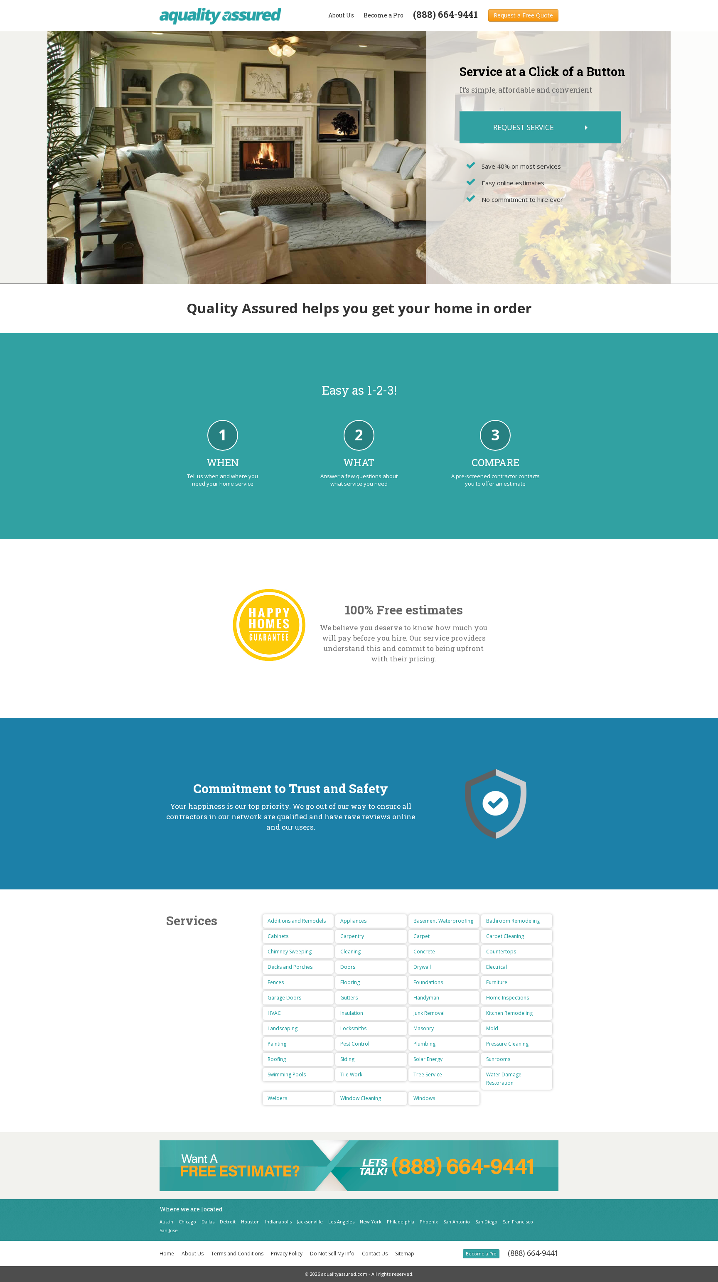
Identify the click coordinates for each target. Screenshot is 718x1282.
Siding (347, 1059)
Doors (347, 966)
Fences (276, 982)
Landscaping (283, 1028)
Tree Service (427, 1074)
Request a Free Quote (523, 15)
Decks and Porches (290, 966)
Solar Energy (428, 1059)
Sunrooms (498, 1059)
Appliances (353, 920)
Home (167, 1253)
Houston (250, 1221)
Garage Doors (284, 997)
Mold (492, 1028)
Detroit (228, 1221)
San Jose (169, 1230)
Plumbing (424, 1043)
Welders (277, 1098)
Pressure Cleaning (507, 1043)
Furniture (496, 982)
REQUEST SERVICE (524, 127)
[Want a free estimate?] (359, 1165)
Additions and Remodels (297, 920)
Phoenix (429, 1221)
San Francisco (518, 1221)
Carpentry (352, 936)
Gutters (349, 997)
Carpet (421, 936)
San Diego (486, 1221)
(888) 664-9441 (533, 1252)
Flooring (350, 982)
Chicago (187, 1221)
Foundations (428, 982)
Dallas (208, 1221)
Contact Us (375, 1253)
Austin (166, 1221)
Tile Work (351, 1074)
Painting (277, 1043)
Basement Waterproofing (443, 920)
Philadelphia (400, 1221)
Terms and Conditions (237, 1253)
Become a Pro (383, 15)
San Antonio (456, 1221)
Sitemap (404, 1253)
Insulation (351, 1013)
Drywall (422, 966)
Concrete (424, 951)
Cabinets (278, 936)
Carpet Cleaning (505, 936)
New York (370, 1221)
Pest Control (354, 1043)
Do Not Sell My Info (332, 1253)
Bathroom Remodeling (513, 920)
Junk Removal (429, 1013)
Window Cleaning (360, 1098)
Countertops (501, 951)
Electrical (496, 966)
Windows (424, 1098)
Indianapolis (278, 1221)
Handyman (426, 997)
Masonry (423, 1028)
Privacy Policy (286, 1253)
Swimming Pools (287, 1074)
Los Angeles (341, 1221)
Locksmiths (353, 1028)
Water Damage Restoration (503, 1078)
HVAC (274, 1013)
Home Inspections (507, 997)
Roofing (277, 1059)
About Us (341, 15)
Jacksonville (310, 1221)
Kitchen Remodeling (509, 1013)
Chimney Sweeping (290, 951)
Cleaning (350, 951)
